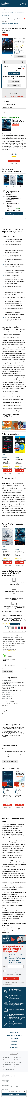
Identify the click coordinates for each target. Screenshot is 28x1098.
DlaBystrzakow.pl (9, 1062)
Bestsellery (22, 12)
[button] (25, 445)
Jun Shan (4, 798)
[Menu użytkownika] (23, 3)
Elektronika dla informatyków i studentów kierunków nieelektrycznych (7, 462)
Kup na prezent (15, 81)
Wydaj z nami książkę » (15, 995)
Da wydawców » (13, 1001)
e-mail (5, 966)
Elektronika (11, 715)
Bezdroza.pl (18, 1062)
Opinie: (19, 47)
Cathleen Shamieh (18, 463)
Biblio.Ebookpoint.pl (9, 1069)
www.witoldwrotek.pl (18, 515)
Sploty (17, 1067)
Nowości (16, 12)
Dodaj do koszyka (14, 73)
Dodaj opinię (15, 624)
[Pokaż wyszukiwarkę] (20, 4)
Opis (6, 101)
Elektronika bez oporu (19, 41)
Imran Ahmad (24, 798)
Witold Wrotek (21, 38)
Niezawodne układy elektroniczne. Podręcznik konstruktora (13, 198)
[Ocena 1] (14, 46)
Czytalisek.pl (7, 1067)
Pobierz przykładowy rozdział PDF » (10, 703)
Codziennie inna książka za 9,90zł (10, 23)
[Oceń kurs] (6, 624)
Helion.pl (7, 1057)
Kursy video (5, 12)
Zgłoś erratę (5, 705)
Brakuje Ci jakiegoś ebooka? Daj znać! (16, 1015)
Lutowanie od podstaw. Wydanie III (19, 120)
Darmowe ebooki (6, 15)
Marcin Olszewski (6, 463)
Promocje (10, 12)
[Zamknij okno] (24, 1091)
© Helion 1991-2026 (6, 1078)
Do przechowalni (14, 93)
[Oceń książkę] (20, 46)
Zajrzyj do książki (6, 56)
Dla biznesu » (12, 1008)
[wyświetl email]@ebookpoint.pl (11, 1086)
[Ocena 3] (17, 46)
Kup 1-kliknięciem (14, 85)
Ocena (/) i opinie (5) (9, 104)
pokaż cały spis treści (10, 761)
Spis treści (7, 112)
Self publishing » (13, 1021)
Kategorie (4, 9)
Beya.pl (17, 1064)
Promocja (4, 35)
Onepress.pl (18, 1057)
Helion (23, 43)
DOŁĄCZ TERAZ (11, 978)
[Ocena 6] (22, 46)
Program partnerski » (14, 989)
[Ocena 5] (21, 46)
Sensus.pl (7, 1060)
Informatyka (4, 715)
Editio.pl (17, 1060)
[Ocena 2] (16, 46)
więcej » (20, 974)
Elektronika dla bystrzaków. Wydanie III (19, 461)
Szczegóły (7, 107)
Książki (20, 9)
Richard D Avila (18, 798)
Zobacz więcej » (7, 984)
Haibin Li (8, 798)
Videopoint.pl (8, 1064)
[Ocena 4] (19, 46)
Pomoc (21, 611)
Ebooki (9, 9)
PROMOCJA (15, 125)
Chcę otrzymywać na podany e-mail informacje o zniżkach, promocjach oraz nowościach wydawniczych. (15, 972)
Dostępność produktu (8, 110)
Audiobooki (15, 9)
